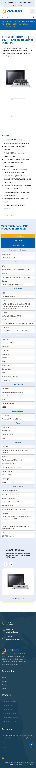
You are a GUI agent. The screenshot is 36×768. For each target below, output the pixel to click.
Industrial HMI (7, 705)
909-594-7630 (19, 5)
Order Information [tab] (18, 245)
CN (8, 2)
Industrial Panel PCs (9, 701)
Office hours (10, 636)
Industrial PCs (7, 709)
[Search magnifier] (33, 17)
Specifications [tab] (18, 236)
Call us (8, 622)
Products (10, 21)
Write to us (9, 629)
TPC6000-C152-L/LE (10, 599)
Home (4, 21)
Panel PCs (18, 21)
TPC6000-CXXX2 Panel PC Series (17, 24)
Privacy (31, 765)
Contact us (5, 685)
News (4, 688)
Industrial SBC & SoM (10, 721)
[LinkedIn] (3, 758)
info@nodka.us (12, 632)
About (4, 677)
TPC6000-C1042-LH (8, 27)
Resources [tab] (19, 241)
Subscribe (31, 745)
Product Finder (27, 2)
